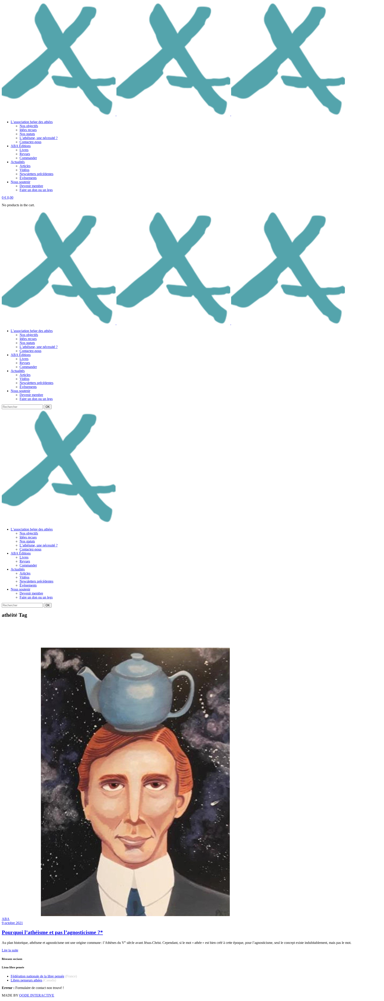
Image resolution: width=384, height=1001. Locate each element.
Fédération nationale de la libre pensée (37, 976)
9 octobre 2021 (12, 923)
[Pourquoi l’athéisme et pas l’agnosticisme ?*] (136, 915)
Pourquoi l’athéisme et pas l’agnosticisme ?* (52, 932)
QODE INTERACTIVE (36, 995)
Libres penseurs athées (26, 980)
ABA (6, 919)
